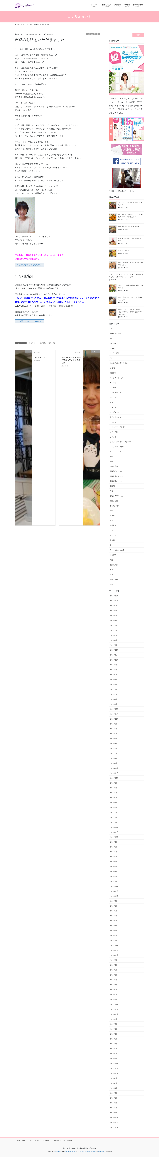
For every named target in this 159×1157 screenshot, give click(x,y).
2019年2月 (114, 935)
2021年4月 (114, 807)
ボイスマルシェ (115, 452)
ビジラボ (113, 437)
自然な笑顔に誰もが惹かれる (128, 226)
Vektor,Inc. (101, 1151)
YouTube (113, 343)
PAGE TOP (153, 1120)
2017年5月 (114, 1039)
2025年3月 (114, 635)
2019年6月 (114, 916)
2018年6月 (114, 975)
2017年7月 (114, 1029)
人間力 (112, 456)
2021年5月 (114, 803)
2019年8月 (114, 906)
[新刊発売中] (126, 70)
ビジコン (113, 422)
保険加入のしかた (116, 471)
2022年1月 (114, 763)
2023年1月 (114, 704)
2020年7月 (114, 852)
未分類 (112, 540)
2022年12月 (114, 709)
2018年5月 (114, 980)
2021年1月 (114, 822)
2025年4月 (114, 630)
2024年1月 (114, 689)
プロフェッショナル (117, 447)
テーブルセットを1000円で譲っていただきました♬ (71, 360)
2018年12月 (114, 945)
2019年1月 (114, 940)
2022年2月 (114, 758)
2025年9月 (114, 606)
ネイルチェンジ (115, 417)
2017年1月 (114, 1058)
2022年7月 (114, 734)
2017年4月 (114, 1044)
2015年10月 (114, 1127)
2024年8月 (114, 670)
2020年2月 (114, 876)
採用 (111, 520)
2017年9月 (114, 1019)
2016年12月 (114, 1063)
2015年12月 (114, 1118)
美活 (111, 560)
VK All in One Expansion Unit (87, 1151)
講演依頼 (46, 1140)
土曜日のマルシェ (116, 496)
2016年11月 (114, 1068)
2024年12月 (114, 650)
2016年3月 (114, 1103)
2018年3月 (114, 990)
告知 (111, 491)
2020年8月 (114, 847)
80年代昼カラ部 (115, 333)
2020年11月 (114, 832)
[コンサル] (23, 438)
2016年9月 (114, 1078)
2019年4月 (114, 926)
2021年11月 (114, 773)
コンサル (113, 388)
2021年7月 (114, 793)
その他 (112, 368)
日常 (111, 530)
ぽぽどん (113, 373)
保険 (111, 461)
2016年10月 (114, 1073)
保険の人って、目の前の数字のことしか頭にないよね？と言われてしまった (130, 311)
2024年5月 (114, 684)
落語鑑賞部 (114, 565)
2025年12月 (114, 596)
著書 (111, 570)
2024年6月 (114, 680)
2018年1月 (114, 999)
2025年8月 (114, 611)
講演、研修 (114, 580)
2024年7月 (114, 675)
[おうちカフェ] (91, 438)
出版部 (112, 486)
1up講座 (56, 1140)
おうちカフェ (115, 348)
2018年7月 (114, 970)
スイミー (113, 397)
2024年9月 (114, 665)
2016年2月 (114, 1108)
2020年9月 (114, 842)
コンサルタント (93, 34)
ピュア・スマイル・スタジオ (120, 442)
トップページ (21, 1140)
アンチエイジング (116, 378)
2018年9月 (114, 960)
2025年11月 (114, 601)
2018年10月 (114, 955)
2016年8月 (114, 1083)
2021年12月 (114, 768)
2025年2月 (114, 640)
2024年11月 (114, 655)
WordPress (58, 1151)
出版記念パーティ (116, 481)
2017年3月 (114, 1049)
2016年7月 (114, 1088)
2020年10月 (114, 837)
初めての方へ (35, 1140)
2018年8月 (114, 965)
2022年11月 (114, 714)
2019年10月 (114, 896)
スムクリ (113, 402)
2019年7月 (114, 911)
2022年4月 (114, 748)
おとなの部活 (115, 353)
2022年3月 (114, 753)
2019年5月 (114, 921)
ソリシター (114, 407)
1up (111, 329)
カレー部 (113, 383)
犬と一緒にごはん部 (117, 550)
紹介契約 (113, 555)
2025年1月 (114, 645)
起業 (111, 584)
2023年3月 (114, 694)
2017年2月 (114, 1054)
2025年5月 (114, 625)
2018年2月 (114, 995)
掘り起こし (114, 515)
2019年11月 (114, 891)
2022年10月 (114, 719)
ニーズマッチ (115, 412)
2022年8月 (114, 729)
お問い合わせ (67, 1140)
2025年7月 (114, 616)
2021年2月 (114, 817)
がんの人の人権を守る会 (119, 363)
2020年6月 (114, 857)
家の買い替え (115, 506)
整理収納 (113, 525)
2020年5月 (114, 862)
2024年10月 (114, 660)
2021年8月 (114, 788)
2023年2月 (114, 699)
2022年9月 (114, 724)
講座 (54, 343)
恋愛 (111, 511)
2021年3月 (114, 812)
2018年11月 (114, 950)
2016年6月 (114, 1093)
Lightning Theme (70, 1151)
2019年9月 (114, 901)
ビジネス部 (114, 432)
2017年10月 (114, 1014)
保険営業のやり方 (45, 343)
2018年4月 (114, 985)
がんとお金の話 (124, 250)
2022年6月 (114, 739)
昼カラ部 (113, 535)
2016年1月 (114, 1113)
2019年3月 (114, 931)
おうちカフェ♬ (40, 357)
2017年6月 (114, 1034)
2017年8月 (114, 1024)
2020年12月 (114, 827)
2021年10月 (114, 778)
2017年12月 (114, 1004)
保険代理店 (114, 466)
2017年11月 (114, 1009)
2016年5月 (114, 1098)
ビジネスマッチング (117, 427)
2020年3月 (114, 872)
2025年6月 (114, 620)
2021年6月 (114, 798)
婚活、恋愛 (114, 501)
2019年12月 (114, 886)
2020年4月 (114, 866)
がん (111, 358)
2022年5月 (114, 743)
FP (111, 338)
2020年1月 (114, 881)
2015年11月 (114, 1122)
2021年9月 (114, 783)
